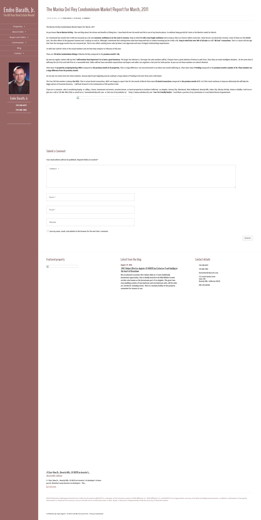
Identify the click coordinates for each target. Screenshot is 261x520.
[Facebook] (11, 116)
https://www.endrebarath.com (140, 92)
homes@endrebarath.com (94, 92)
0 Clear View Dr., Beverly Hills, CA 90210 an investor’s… (68, 472)
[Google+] (23, 116)
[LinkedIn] (15, 120)
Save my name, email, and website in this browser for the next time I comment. (78, 231)
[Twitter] (19, 116)
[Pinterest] (19, 120)
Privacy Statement (96, 514)
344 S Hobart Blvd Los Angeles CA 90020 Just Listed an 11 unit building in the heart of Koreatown (149, 270)
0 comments (86, 18)
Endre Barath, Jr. (19, 10)
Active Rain (77, 18)
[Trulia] (23, 120)
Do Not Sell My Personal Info (77, 514)
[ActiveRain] (11, 120)
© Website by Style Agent (56, 514)
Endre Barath (67, 18)
